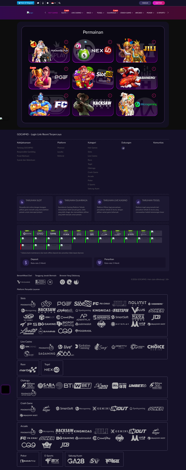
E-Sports (161, 13)
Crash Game (125, 13)
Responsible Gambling (26, 152)
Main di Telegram (27, 3)
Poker (150, 13)
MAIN (49, 50)
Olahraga (111, 13)
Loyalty (60, 152)
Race (89, 13)
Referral (60, 156)
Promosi (60, 148)
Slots (64, 13)
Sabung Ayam (93, 189)
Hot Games (53, 13)
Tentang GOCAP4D (25, 148)
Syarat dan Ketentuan (26, 160)
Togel (100, 13)
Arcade (138, 13)
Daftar (159, 3)
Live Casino (76, 13)
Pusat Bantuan (23, 156)
